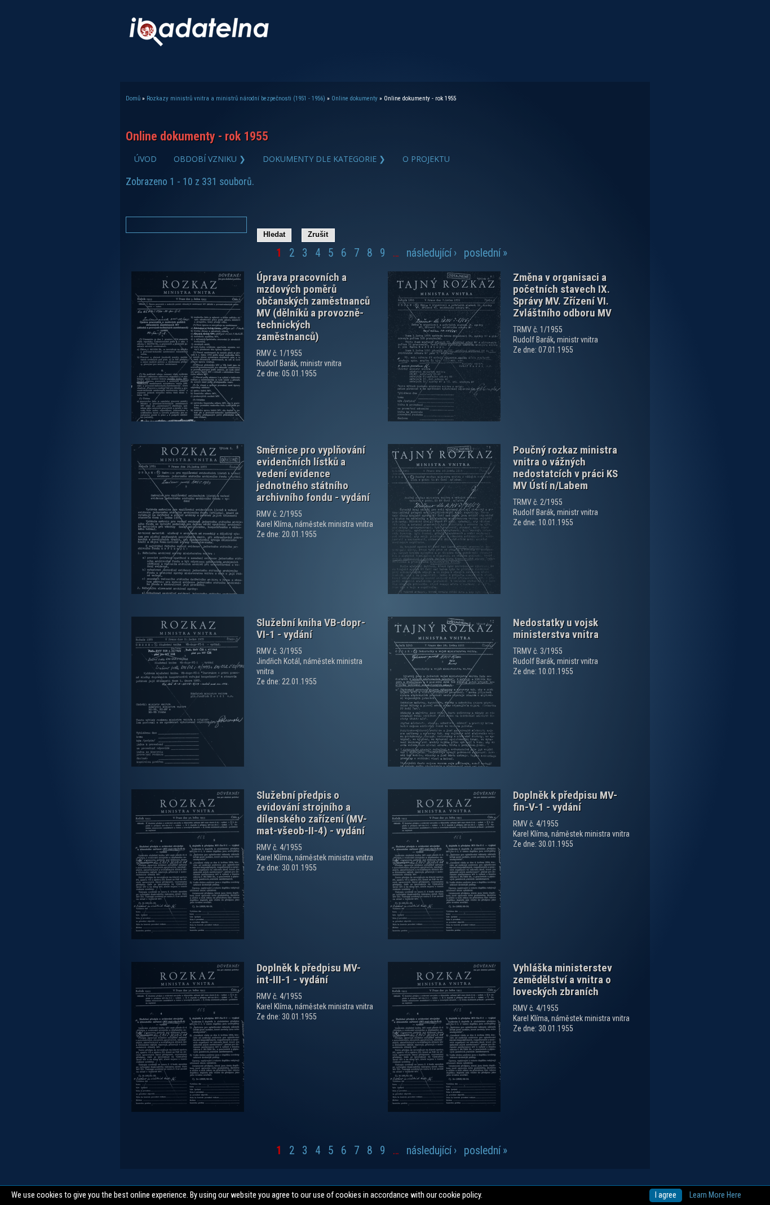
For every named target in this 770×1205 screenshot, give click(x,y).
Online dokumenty (354, 98)
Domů (133, 98)
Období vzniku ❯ (210, 158)
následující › (431, 253)
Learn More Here (715, 1195)
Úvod (145, 158)
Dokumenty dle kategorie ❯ (324, 158)
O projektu (426, 158)
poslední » (485, 253)
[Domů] (199, 43)
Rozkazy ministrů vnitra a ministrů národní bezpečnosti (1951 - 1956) (236, 98)
